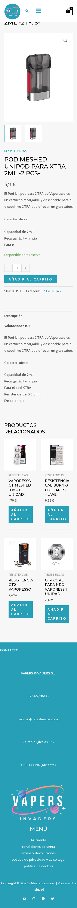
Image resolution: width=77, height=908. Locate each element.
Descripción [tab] (13, 316)
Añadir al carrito (31, 279)
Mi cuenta (38, 840)
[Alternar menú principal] (38, 11)
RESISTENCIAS (15, 151)
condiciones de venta (38, 846)
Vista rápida (20, 467)
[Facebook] (43, 898)
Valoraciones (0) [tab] (17, 326)
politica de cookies (38, 866)
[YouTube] (24, 898)
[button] (27, 11)
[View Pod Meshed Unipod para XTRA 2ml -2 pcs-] (12, 133)
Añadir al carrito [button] (20, 514)
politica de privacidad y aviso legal (38, 859)
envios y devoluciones (38, 853)
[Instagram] (33, 898)
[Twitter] (52, 898)
